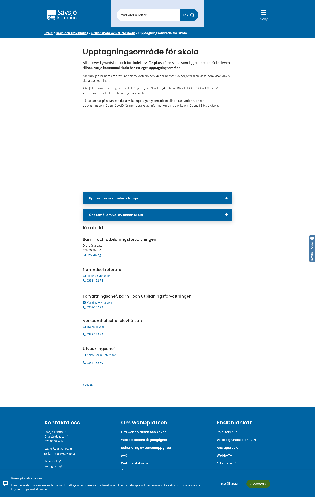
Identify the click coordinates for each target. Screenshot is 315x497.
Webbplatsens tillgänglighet (144, 440)
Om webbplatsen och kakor (143, 432)
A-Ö (124, 455)
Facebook (54, 461)
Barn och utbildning (72, 33)
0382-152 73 (95, 307)
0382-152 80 (95, 363)
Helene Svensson (98, 276)
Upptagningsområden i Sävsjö (113, 198)
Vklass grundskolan (236, 440)
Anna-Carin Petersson (102, 355)
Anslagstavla (227, 447)
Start (48, 33)
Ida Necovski (95, 327)
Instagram (54, 466)
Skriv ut (88, 385)
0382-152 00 (65, 449)
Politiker (227, 432)
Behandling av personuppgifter (146, 447)
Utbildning (94, 255)
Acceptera (258, 484)
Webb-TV (224, 455)
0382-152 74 (95, 280)
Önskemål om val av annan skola (116, 215)
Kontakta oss (62, 422)
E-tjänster (226, 463)
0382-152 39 (95, 334)
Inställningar (230, 484)
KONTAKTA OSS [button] (312, 250)
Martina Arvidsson (99, 302)
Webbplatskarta (134, 463)
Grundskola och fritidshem (113, 33)
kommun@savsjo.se (62, 454)
